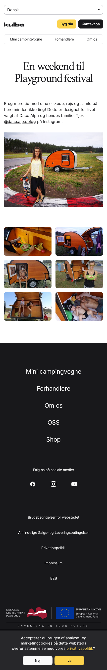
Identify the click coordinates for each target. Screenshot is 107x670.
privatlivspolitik (79, 648)
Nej (38, 660)
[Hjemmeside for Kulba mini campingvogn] (14, 23)
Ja (69, 660)
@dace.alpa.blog (20, 121)
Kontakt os (91, 24)
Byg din (66, 24)
